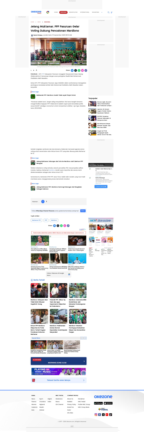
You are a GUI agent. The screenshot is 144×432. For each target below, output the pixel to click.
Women (34, 404)
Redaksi (69, 401)
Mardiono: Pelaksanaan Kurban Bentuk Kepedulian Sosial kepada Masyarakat (58, 329)
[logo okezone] (103, 397)
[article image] (92, 103)
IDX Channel (59, 404)
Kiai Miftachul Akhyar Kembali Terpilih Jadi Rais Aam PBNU (103, 125)
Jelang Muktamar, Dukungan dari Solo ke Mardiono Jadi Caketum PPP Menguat (59, 162)
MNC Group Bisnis (83, 407)
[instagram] (95, 414)
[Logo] (47, 12)
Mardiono (52, 170)
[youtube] (107, 414)
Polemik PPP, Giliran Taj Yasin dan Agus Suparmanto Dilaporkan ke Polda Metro (58, 303)
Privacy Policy (71, 404)
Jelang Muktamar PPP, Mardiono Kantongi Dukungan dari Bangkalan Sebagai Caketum (59, 188)
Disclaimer (81, 399)
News (33, 399)
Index (49, 401)
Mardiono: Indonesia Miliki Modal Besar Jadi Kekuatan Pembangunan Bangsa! (77, 303)
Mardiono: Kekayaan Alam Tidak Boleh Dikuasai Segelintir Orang (39, 302)
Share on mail (82, 70)
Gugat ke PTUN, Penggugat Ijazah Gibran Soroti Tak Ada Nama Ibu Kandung (104, 133)
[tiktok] (110, 414)
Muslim (41, 407)
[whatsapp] (79, 70)
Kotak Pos (70, 407)
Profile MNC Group (84, 404)
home (56, 12)
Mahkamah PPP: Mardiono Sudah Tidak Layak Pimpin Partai (56, 95)
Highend (42, 404)
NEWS (39, 22)
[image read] (33, 96)
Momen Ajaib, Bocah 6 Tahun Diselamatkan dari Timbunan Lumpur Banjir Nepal (104, 104)
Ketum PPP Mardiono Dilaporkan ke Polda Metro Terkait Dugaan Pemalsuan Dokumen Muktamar (38, 330)
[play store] (98, 403)
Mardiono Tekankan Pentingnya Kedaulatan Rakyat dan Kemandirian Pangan (77, 329)
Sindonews (59, 399)
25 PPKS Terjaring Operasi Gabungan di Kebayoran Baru (104, 118)
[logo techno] (36, 12)
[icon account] (32, 35)
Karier (69, 410)
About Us (70, 399)
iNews (58, 401)
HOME (32, 22)
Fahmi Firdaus (37, 35)
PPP (43, 74)
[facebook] (99, 414)
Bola (33, 410)
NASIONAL (47, 22)
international (84, 12)
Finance (34, 401)
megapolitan (73, 12)
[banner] (59, 371)
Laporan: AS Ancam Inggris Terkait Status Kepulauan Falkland (104, 111)
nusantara (95, 12)
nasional (63, 12)
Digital (50, 399)
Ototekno (42, 401)
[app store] (108, 403)
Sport (41, 399)
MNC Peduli (81, 401)
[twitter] (103, 414)
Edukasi (41, 410)
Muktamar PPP (36, 220)
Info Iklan (70, 413)
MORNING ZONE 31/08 (57, 363)
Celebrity (34, 407)
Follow (83, 210)
